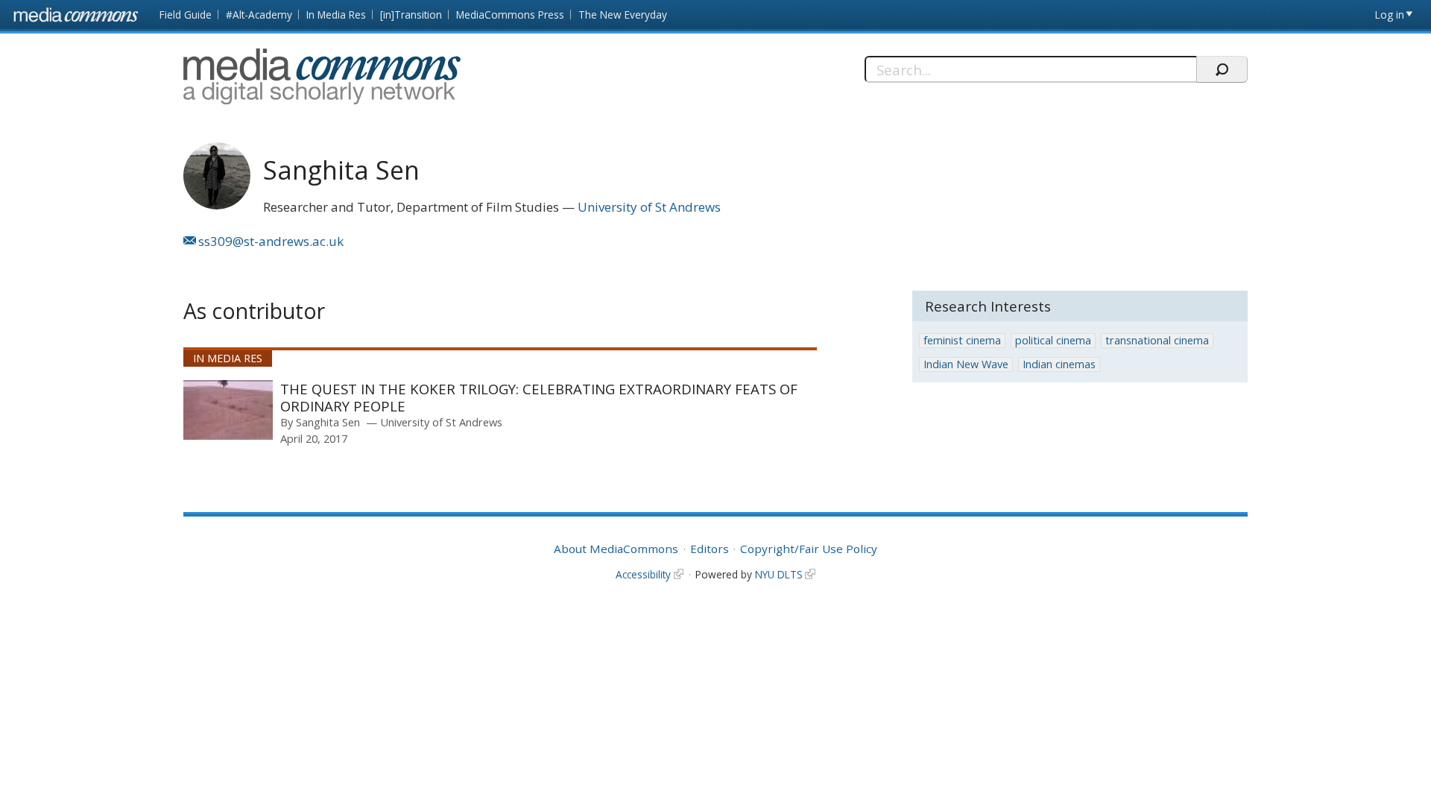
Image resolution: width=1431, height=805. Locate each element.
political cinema (1053, 340)
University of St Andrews (649, 206)
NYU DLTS (779, 574)
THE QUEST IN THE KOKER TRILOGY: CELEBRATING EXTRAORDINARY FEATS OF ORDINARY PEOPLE (538, 397)
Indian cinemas (1059, 364)
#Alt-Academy (259, 14)
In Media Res (336, 14)
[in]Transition (411, 14)
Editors (709, 548)
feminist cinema (962, 340)
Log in (1389, 14)
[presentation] (228, 410)
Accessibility (643, 574)
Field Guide (185, 14)
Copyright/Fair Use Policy (808, 548)
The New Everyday (622, 14)
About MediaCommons (616, 548)
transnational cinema (1157, 340)
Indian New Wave (965, 364)
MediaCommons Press (510, 14)
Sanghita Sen (328, 421)
